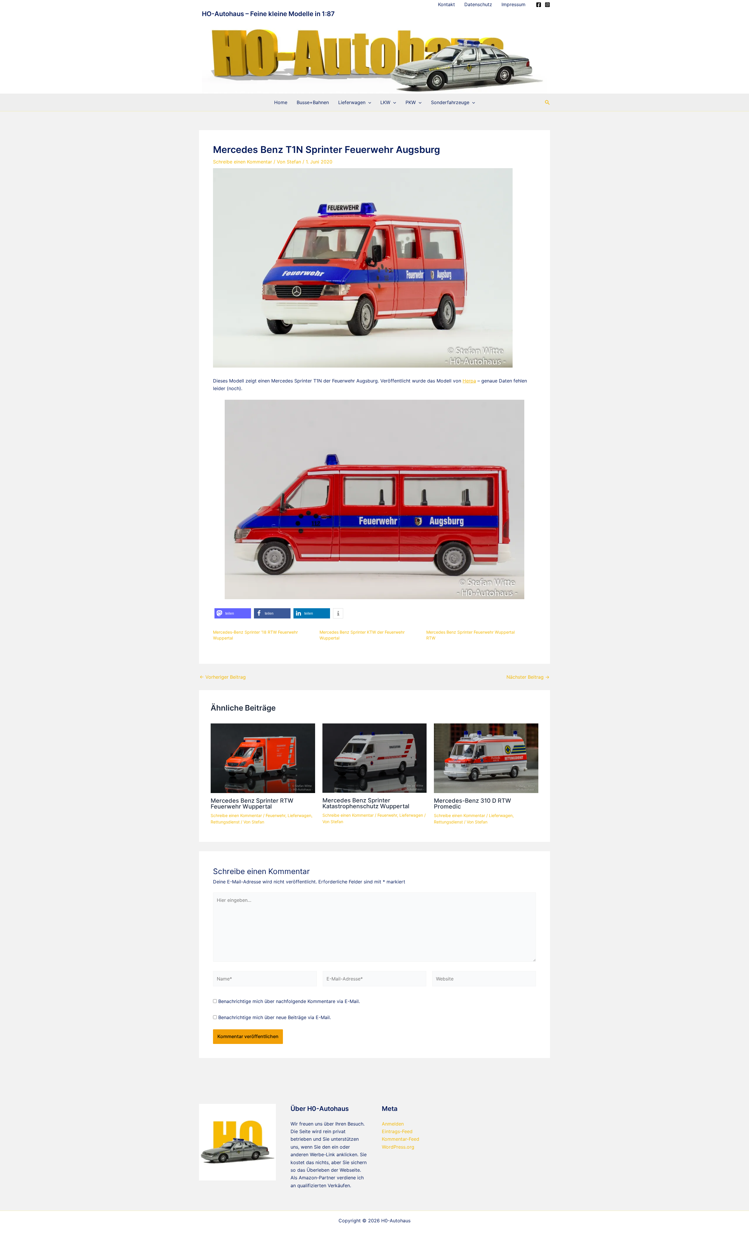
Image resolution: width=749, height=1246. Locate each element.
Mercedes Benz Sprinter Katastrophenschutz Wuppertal (365, 803)
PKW (411, 102)
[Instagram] (547, 4)
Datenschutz (478, 4)
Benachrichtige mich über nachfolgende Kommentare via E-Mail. (289, 1001)
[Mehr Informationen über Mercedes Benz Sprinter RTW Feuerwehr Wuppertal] (263, 758)
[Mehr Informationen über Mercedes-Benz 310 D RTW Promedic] (486, 758)
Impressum (513, 4)
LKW (385, 102)
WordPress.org (398, 1147)
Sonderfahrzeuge (450, 102)
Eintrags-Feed (397, 1131)
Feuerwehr (275, 815)
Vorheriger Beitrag (223, 677)
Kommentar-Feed (400, 1139)
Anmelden (393, 1124)
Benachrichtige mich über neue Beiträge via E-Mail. (274, 1017)
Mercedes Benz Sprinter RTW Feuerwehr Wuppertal (252, 803)
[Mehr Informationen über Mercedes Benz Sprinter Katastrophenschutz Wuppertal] (374, 758)
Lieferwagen (351, 102)
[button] (368, 102)
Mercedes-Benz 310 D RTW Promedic (472, 803)
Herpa (469, 381)
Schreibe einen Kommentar (242, 162)
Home (280, 102)
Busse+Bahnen (313, 102)
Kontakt (446, 4)
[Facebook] (538, 4)
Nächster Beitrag (527, 677)
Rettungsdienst (225, 821)
